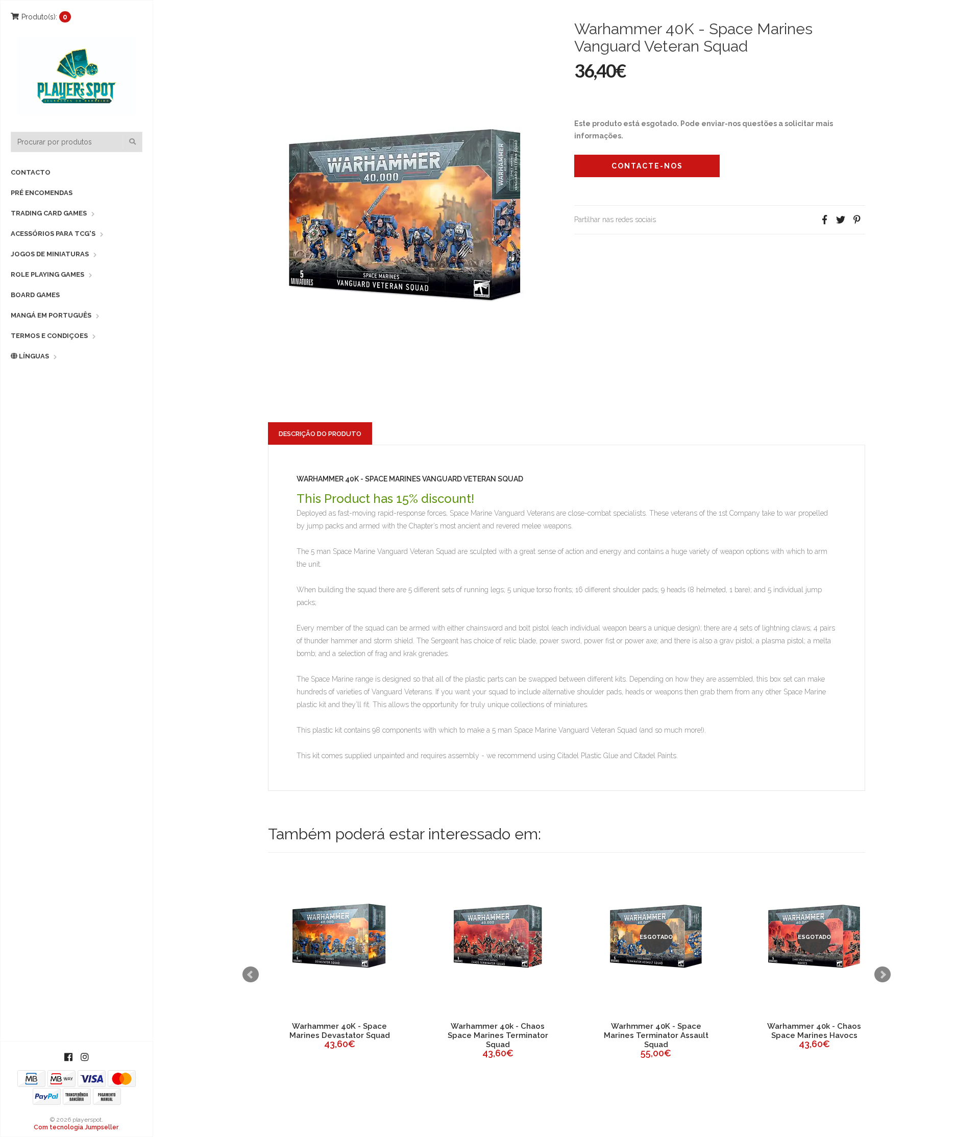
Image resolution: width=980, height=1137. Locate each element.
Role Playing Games (47, 274)
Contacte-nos (647, 166)
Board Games (35, 295)
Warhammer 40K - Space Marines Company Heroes (814, 1031)
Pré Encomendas (41, 193)
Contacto (31, 172)
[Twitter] (840, 220)
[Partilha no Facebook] (824, 220)
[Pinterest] (857, 220)
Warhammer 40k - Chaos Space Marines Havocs (339, 1031)
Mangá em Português (51, 315)
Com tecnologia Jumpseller (76, 1127)
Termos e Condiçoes (49, 336)
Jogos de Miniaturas (50, 254)
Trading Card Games (49, 213)
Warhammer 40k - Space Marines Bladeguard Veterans (656, 1035)
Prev (250, 974)
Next (882, 974)
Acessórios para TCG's (53, 233)
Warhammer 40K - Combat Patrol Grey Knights (498, 1031)
